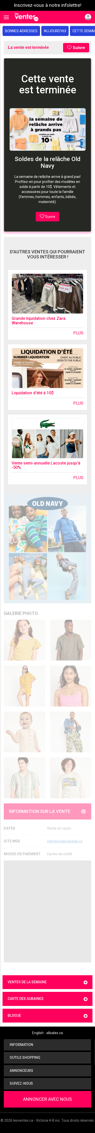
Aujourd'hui (55, 31)
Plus (78, 333)
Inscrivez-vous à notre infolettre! (47, 5)
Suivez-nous (21, 1083)
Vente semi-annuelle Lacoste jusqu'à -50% (46, 465)
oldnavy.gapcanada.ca (64, 841)
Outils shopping (24, 1058)
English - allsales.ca (47, 1033)
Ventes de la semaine (27, 982)
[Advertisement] (47, 911)
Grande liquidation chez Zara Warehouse (38, 320)
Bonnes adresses (21, 31)
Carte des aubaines (26, 999)
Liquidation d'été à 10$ (33, 392)
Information (21, 1045)
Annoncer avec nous (47, 1099)
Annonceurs (21, 1071)
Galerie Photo (21, 613)
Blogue (14, 1015)
